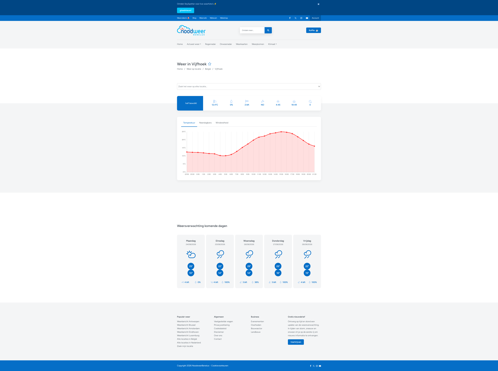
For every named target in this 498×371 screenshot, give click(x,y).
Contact (218, 339)
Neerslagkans (205, 122)
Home (180, 69)
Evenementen (257, 321)
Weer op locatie (194, 69)
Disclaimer (219, 332)
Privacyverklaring (222, 325)
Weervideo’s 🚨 (183, 18)
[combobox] (249, 86)
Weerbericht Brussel (186, 325)
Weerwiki (203, 18)
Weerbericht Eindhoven (188, 332)
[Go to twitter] (295, 18)
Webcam (213, 18)
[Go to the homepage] (191, 30)
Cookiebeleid (220, 328)
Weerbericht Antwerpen (188, 321)
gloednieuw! (185, 10)
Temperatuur (189, 122)
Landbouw (256, 332)
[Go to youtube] (307, 18)
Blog (194, 18)
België (208, 69)
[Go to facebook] (290, 18)
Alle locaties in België (187, 339)
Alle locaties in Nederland (189, 342)
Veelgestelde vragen (223, 321)
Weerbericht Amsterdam (188, 328)
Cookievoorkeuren (219, 365)
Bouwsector (256, 328)
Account (315, 18)
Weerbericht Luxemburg (188, 335)
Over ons (218, 335)
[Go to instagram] (301, 18)
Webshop (224, 18)
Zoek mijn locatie (185, 346)
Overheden (256, 325)
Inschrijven (296, 342)
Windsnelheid (222, 122)
